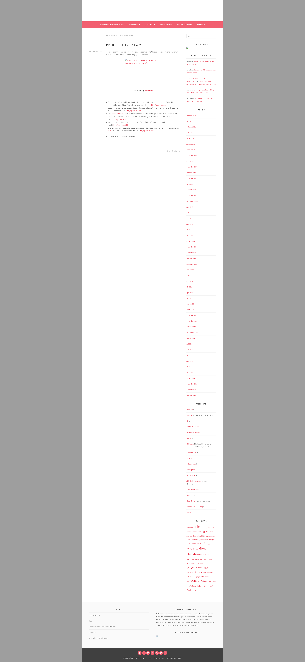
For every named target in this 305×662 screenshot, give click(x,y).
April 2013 (189, 361)
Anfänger (189, 527)
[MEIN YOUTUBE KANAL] (140, 653)
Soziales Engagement (195, 576)
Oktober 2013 (191, 327)
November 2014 (191, 253)
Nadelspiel (197, 559)
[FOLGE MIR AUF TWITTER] (161, 653)
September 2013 (192, 332)
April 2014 (189, 293)
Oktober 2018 (191, 173)
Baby (209, 527)
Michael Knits (190, 501)
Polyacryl (212, 560)
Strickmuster (134, 25)
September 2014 (192, 264)
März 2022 (189, 121)
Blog (90, 621)
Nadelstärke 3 (206, 560)
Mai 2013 (189, 355)
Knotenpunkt (190, 470)
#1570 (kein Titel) (94, 615)
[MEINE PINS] (152, 653)
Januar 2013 (190, 378)
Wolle (210, 585)
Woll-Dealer (150, 25)
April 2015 (189, 224)
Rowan (189, 563)
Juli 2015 (189, 213)
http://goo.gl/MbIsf (120, 125)
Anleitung (200, 527)
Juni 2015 (189, 218)
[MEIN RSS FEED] (157, 653)
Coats (187, 536)
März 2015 (189, 230)
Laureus (189, 458)
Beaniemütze (196, 532)
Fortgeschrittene (210, 536)
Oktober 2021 (191, 127)
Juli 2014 (189, 275)
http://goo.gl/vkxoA (158, 105)
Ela (187, 421)
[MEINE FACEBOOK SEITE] (144, 653)
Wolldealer (202, 585)
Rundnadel (198, 563)
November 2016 (191, 195)
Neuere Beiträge (172, 151)
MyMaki (188, 438)
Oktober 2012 (191, 395)
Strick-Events (166, 25)
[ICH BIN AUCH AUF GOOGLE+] (165, 653)
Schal (206, 568)
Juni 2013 (189, 350)
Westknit (214, 581)
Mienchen (189, 410)
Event (201, 535)
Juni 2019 (189, 161)
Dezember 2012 (191, 384)
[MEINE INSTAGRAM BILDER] (148, 653)
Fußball (188, 540)
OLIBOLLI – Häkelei (192, 427)
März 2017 (189, 184)
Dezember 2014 (191, 247)
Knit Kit (188, 512)
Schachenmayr (194, 568)
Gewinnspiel (210, 539)
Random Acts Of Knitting (194, 507)
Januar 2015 (190, 241)
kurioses (188, 543)
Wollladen (191, 590)
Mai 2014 (189, 287)
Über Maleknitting (184, 25)
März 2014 (189, 298)
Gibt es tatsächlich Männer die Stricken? (102, 627)
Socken (199, 572)
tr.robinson (149, 91)
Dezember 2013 (191, 315)
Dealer (195, 536)
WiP (187, 586)
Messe (196, 549)
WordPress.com (175, 658)
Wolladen (193, 586)
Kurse (110, 131)
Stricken (191, 580)
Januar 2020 (190, 150)
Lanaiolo (194, 543)
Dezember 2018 (191, 167)
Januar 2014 (190, 310)
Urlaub (198, 581)
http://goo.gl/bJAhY (146, 131)
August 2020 (190, 144)
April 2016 (189, 207)
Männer (201, 554)
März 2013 (189, 367)
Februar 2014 (190, 304)
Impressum (201, 25)
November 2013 (191, 321)
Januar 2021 (190, 138)
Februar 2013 (190, 372)
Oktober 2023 (191, 116)
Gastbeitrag (196, 539)
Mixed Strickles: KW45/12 (123, 45)
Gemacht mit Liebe (192, 490)
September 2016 (192, 201)
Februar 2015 (190, 235)
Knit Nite (189, 415)
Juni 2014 (189, 281)
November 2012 (191, 390)
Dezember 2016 (191, 190)
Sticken (207, 576)
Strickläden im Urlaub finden (112, 25)
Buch (212, 532)
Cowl (191, 536)
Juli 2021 (189, 133)
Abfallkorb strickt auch (193, 481)
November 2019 (191, 155)
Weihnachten (206, 581)
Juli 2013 (189, 344)
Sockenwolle (208, 572)
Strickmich (189, 495)
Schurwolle (190, 573)
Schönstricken (191, 475)
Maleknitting (152, 11)
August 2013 (190, 338)
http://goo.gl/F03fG (119, 119)
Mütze (189, 559)
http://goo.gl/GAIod (133, 111)
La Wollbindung (191, 452)
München (208, 554)
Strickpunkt (190, 444)
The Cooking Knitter (193, 432)
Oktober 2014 (191, 258)
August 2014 (190, 270)
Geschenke (203, 539)
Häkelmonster (191, 464)
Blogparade (205, 531)
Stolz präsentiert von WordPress (137, 658)
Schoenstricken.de (118, 113)
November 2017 (191, 178)
